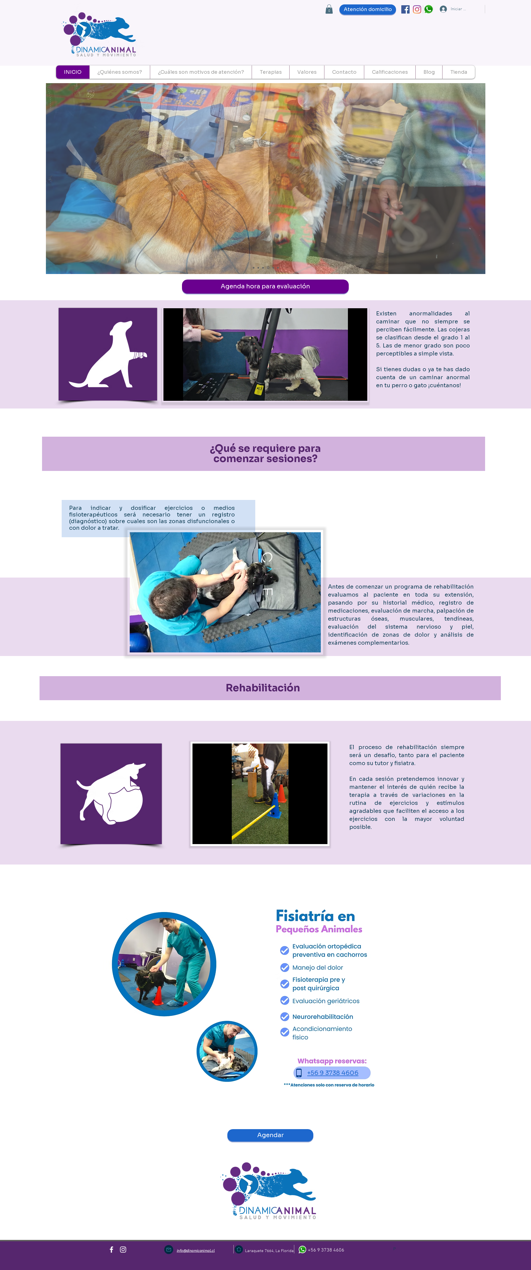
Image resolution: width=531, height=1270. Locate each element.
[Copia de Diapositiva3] (263, 267)
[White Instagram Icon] (123, 1249)
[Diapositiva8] (272, 267)
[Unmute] (180, 393)
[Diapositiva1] (258, 267)
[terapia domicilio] (253, 267)
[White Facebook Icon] (111, 1249)
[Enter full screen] (359, 393)
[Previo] (51, 178)
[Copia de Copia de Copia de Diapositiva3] (268, 267)
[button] (329, 9)
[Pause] (170, 393)
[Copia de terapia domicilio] (277, 268)
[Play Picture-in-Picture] (350, 393)
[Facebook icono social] (405, 9)
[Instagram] (417, 9)
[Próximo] (480, 178)
